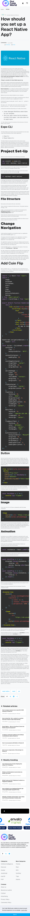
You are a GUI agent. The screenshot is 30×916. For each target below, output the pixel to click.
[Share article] (17, 696)
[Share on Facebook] (7, 696)
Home (2, 9)
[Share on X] (10, 696)
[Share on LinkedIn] (13, 696)
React (3, 14)
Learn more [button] (24, 910)
